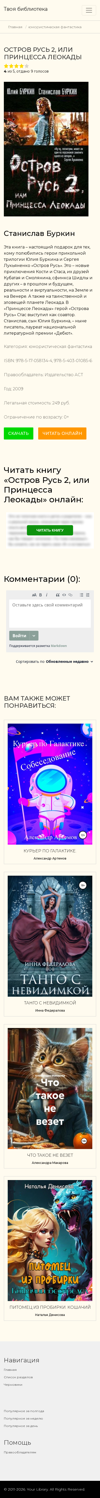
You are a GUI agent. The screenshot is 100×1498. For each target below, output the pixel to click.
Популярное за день (21, 1426)
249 (56, 403)
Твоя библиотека (26, 9)
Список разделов (18, 1377)
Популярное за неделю (23, 1418)
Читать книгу (50, 530)
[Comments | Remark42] (50, 628)
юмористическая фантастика (55, 27)
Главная (15, 27)
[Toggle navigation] (89, 10)
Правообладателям (20, 1452)
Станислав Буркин (39, 233)
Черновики (13, 1384)
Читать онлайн (62, 433)
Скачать (18, 433)
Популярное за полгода (24, 1411)
